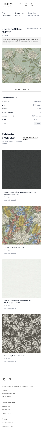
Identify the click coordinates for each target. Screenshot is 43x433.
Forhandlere (6, 413)
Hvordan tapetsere (8, 402)
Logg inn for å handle (21, 89)
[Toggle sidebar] (37, 4)
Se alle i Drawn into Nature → (30, 138)
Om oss (4, 419)
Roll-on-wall (6, 410)
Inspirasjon (6, 406)
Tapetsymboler (7, 426)
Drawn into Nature (19, 14)
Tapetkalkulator (7, 423)
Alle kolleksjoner (6, 14)
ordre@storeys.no (8, 394)
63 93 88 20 (9, 396)
